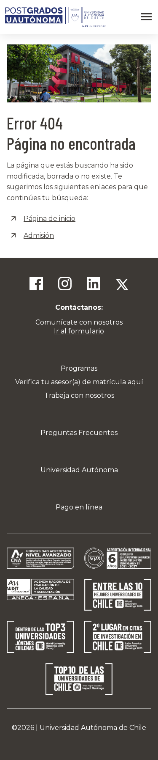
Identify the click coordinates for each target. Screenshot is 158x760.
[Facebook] (36, 285)
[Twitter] (122, 285)
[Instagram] (65, 285)
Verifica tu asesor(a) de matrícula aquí (79, 382)
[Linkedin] (93, 285)
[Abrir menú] (146, 17)
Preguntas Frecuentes (79, 433)
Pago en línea (79, 507)
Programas (79, 368)
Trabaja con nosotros (79, 395)
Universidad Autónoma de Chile (93, 728)
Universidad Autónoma (79, 470)
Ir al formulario (79, 331)
